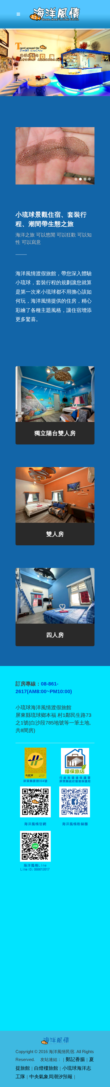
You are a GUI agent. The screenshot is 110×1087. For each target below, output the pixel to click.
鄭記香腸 (75, 1059)
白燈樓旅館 (46, 1068)
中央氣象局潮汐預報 (50, 1076)
